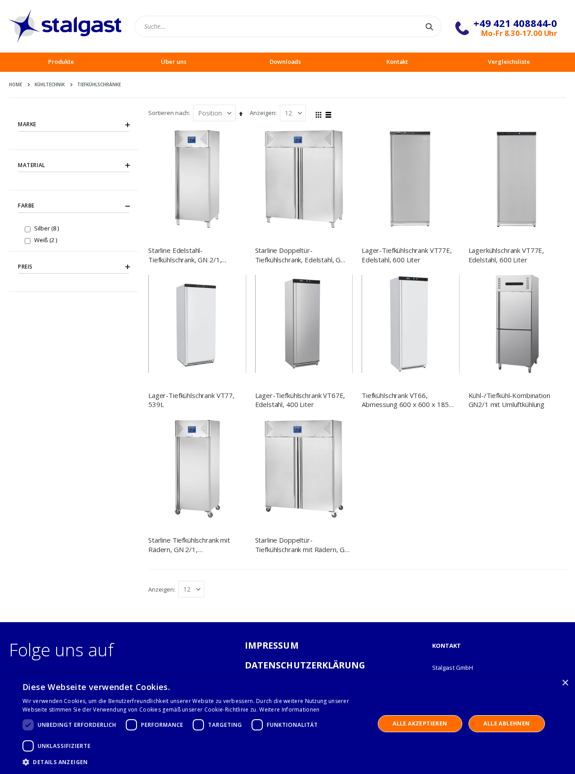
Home (15, 84)
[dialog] (287, 723)
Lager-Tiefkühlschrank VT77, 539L (191, 400)
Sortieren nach (168, 113)
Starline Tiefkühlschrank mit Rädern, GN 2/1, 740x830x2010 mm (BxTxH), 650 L (192, 544)
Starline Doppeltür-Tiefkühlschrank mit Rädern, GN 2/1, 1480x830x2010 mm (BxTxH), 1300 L (302, 544)
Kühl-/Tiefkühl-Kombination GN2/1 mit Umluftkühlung (509, 400)
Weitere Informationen (289, 709)
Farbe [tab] (26, 205)
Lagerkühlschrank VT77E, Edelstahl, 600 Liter (506, 255)
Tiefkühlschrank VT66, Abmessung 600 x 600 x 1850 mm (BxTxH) (407, 400)
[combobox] (288, 26)
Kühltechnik (50, 84)
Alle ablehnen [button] (506, 723)
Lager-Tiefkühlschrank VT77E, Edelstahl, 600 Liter (407, 255)
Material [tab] (31, 165)
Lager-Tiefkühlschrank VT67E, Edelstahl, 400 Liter (300, 400)
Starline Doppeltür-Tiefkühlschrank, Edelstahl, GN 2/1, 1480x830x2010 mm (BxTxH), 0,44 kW (300, 255)
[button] (193, 761)
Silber (47, 228)
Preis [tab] (25, 266)
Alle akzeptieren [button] (420, 723)
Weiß (46, 239)
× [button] (565, 683)
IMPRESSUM (272, 645)
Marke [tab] (27, 124)
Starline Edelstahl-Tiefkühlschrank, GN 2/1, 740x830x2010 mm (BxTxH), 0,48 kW (192, 255)
